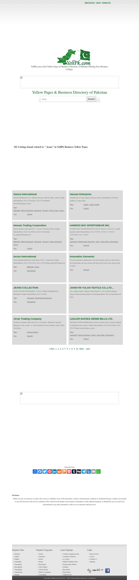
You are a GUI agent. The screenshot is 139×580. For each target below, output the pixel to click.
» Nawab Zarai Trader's (69, 564)
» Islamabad (17, 561)
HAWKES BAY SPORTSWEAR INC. (90, 225)
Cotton (85, 205)
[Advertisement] (69, 26)
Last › (88, 349)
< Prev (51, 349)
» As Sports (66, 559)
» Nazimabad (17, 569)
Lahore (29, 214)
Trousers (45, 211)
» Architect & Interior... (69, 556)
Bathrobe (16, 211)
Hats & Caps (54, 211)
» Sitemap (92, 561)
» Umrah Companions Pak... (71, 554)
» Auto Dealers (42, 567)
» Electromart (66, 572)
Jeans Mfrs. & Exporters (109, 242)
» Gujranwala (17, 572)
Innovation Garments (82, 256)
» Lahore (16, 556)
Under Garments (55, 242)
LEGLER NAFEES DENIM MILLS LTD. (91, 318)
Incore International (24, 256)
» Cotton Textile (43, 569)
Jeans (61, 211)
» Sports (40, 559)
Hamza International (25, 194)
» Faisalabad (17, 564)
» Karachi (16, 554)
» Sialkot (16, 559)
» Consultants (42, 574)
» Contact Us (93, 559)
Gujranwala (31, 271)
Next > (81, 349)
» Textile (40, 554)
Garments (37, 211)
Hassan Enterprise (80, 194)
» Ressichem (66, 569)
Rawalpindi (31, 302)
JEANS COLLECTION (25, 287)
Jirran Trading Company (27, 318)
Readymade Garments (86, 242)
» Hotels (40, 561)
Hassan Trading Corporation (29, 225)
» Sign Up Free (94, 554)
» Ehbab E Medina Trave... (70, 561)
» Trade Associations (44, 572)
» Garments (41, 556)
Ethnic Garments (27, 211)
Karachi (86, 245)
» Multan (16, 574)
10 (77, 349)
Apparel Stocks (32, 332)
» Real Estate (42, 564)
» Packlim (65, 567)
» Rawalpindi (17, 567)
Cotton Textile (94, 205)
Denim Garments (84, 335)
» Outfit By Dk (67, 574)
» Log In (91, 556)
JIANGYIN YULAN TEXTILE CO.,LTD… (92, 287)
